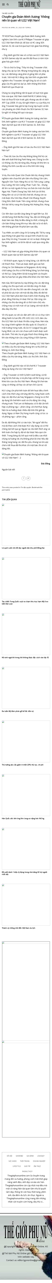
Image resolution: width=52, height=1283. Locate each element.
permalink (6, 490)
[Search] (8, 4)
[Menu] (3, 4)
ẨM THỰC (37, 1166)
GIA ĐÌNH (30, 1156)
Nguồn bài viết (8, 469)
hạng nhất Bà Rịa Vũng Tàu (20, 217)
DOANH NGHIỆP (39, 1161)
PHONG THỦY (27, 1171)
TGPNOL (28, 28)
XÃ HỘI (9, 1156)
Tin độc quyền (7, 13)
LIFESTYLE (17, 1166)
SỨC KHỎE (13, 1161)
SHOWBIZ (19, 1156)
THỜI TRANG (25, 1161)
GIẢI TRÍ (27, 1166)
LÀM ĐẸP (40, 1156)
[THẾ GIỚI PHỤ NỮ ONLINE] (29, 4)
